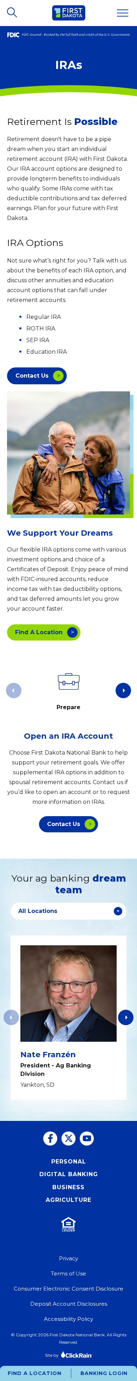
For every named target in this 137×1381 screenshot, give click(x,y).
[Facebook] (50, 1138)
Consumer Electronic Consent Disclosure (68, 1288)
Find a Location (34, 1373)
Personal (68, 1161)
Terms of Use (68, 1273)
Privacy (68, 1258)
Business (68, 1187)
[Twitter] (68, 1138)
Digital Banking (68, 1174)
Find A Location (39, 632)
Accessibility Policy (68, 1319)
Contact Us (31, 375)
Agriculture (68, 1200)
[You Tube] (87, 1138)
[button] (123, 690)
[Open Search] (12, 13)
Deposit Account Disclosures (68, 1303)
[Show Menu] (122, 13)
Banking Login (104, 1373)
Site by (52, 1355)
